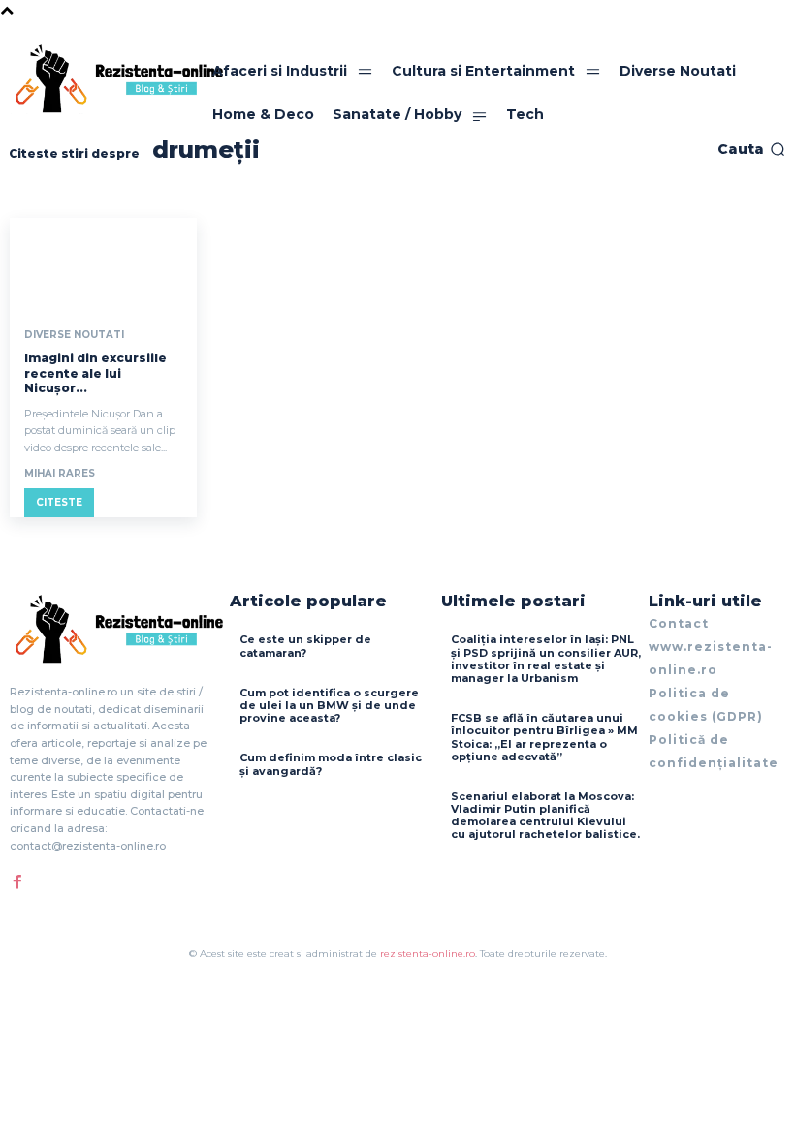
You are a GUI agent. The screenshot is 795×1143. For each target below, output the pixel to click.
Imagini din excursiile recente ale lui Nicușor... (95, 373)
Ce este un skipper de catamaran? (305, 646)
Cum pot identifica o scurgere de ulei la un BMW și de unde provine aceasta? (329, 705)
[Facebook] (17, 881)
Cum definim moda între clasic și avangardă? (330, 764)
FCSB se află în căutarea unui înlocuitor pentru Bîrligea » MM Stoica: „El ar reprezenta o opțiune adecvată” (544, 737)
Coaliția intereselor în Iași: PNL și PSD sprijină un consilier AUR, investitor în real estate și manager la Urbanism (546, 659)
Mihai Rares (59, 473)
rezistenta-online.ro (427, 953)
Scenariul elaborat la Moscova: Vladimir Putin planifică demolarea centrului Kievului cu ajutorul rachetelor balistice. (545, 815)
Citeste (59, 502)
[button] (751, 149)
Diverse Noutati (74, 335)
